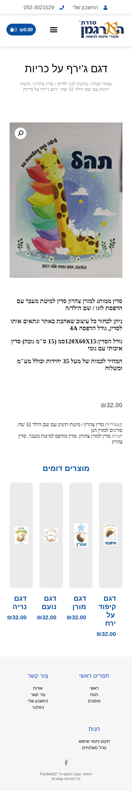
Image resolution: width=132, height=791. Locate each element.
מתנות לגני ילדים (72, 83)
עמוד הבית (101, 83)
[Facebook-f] (66, 762)
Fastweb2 (48, 774)
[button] (53, 29)
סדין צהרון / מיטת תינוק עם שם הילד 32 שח (65, 86)
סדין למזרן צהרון (95, 436)
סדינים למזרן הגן (106, 430)
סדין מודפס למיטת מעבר (53, 436)
